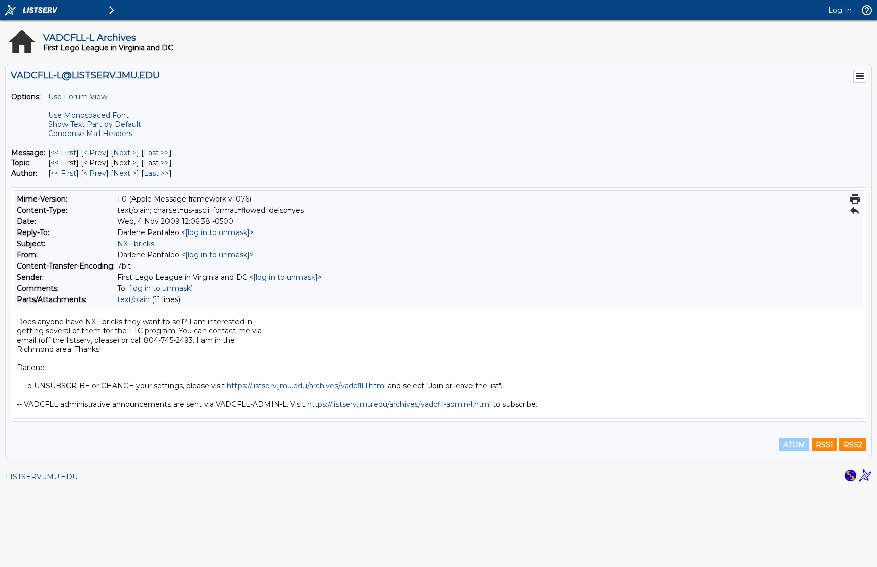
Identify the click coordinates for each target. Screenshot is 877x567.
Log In (840, 10)
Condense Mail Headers (90, 133)
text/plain (133, 299)
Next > (125, 152)
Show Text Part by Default (94, 124)
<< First (63, 152)
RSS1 (824, 444)
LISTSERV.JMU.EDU (42, 476)
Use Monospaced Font (88, 115)
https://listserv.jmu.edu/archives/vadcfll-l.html (306, 385)
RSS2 (853, 444)
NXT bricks (135, 243)
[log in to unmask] (217, 232)
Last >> (156, 152)
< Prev (94, 152)
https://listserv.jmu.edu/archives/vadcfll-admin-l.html (399, 404)
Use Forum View (77, 97)
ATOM (794, 444)
